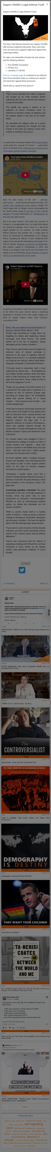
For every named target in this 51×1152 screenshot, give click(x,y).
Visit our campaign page (13, 75)
